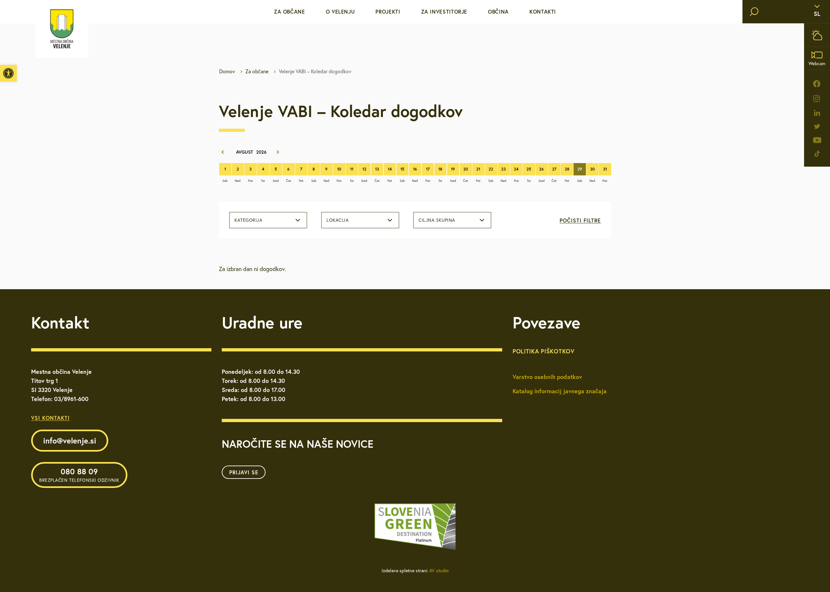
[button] (8, 73)
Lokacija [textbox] (337, 220)
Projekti (387, 11)
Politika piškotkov (544, 351)
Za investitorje (444, 11)
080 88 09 (79, 474)
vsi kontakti (50, 417)
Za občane (289, 11)
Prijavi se (243, 472)
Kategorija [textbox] (248, 220)
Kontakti (542, 11)
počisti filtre (580, 220)
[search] (754, 11)
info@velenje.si (69, 440)
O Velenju (340, 11)
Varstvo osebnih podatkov (547, 377)
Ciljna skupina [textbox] (437, 220)
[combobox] (268, 220)
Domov (227, 71)
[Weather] (817, 34)
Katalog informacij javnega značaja (560, 391)
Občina (498, 11)
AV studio (439, 571)
